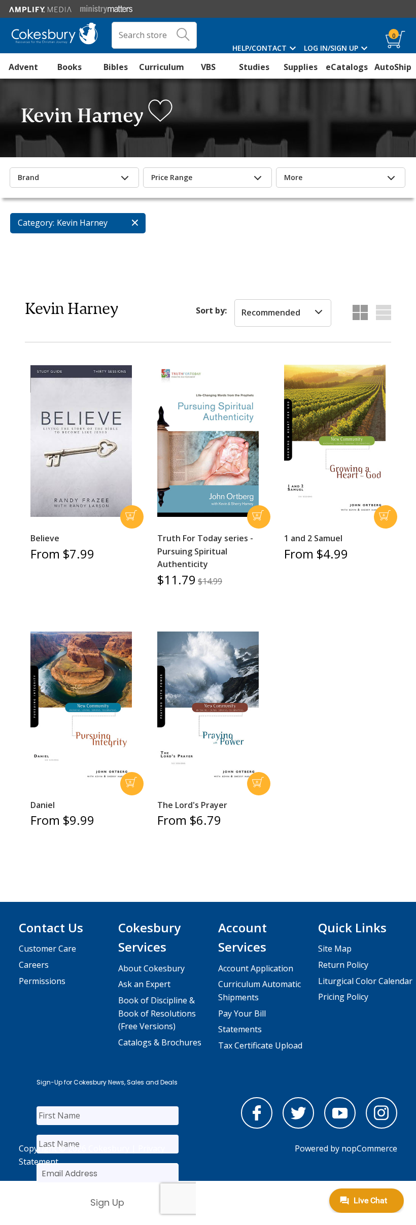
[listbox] (282, 313)
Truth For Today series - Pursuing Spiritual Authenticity (205, 551)
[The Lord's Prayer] (208, 708)
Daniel (42, 805)
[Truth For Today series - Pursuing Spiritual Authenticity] (208, 441)
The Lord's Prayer (192, 805)
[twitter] (298, 1125)
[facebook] (256, 1125)
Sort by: (211, 310)
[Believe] (81, 441)
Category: (36, 222)
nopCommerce (369, 1148)
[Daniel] (81, 708)
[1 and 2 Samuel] (335, 441)
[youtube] (340, 1125)
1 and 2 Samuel (313, 538)
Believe (44, 538)
